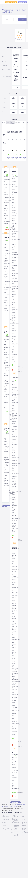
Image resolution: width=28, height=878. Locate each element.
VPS (3, 806)
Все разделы (22, 2)
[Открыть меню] (2, 2)
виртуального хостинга (19, 804)
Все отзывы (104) (7, 506)
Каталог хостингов (11, 2)
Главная (3, 6)
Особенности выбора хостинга (5, 821)
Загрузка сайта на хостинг (13, 822)
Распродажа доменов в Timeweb (24, 828)
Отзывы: (19, 39)
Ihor (8, 128)
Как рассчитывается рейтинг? (6, 817)
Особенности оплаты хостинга (5, 825)
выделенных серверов (11, 806)
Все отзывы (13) (15, 802)
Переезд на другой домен (14, 827)
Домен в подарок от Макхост (24, 818)
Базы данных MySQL (13, 831)
